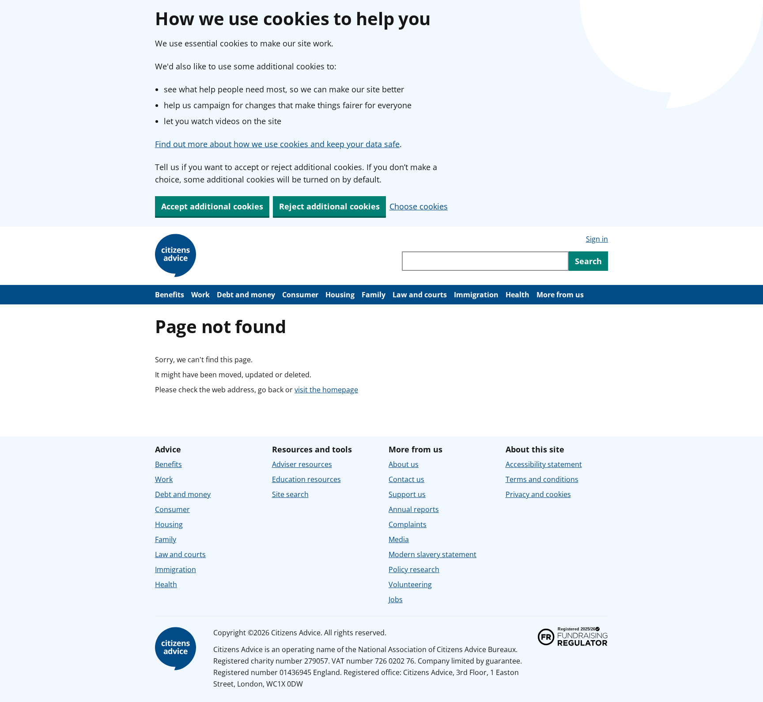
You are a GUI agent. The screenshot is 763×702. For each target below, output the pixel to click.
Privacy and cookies (538, 494)
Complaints (408, 524)
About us (404, 464)
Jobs (396, 599)
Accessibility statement (544, 464)
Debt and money (246, 295)
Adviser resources (302, 464)
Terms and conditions (542, 479)
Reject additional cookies (329, 206)
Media (399, 539)
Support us (407, 494)
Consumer (300, 295)
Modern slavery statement (432, 554)
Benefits (169, 295)
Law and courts (420, 295)
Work (200, 295)
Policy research (414, 569)
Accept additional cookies (212, 206)
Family (373, 295)
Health (517, 295)
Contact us (406, 479)
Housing (340, 295)
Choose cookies (418, 206)
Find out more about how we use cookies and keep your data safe (277, 144)
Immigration (476, 295)
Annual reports (414, 509)
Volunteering (410, 584)
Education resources (306, 479)
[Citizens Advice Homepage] (177, 256)
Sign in (597, 239)
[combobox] (485, 261)
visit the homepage (326, 390)
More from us (560, 295)
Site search (290, 494)
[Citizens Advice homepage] (177, 649)
